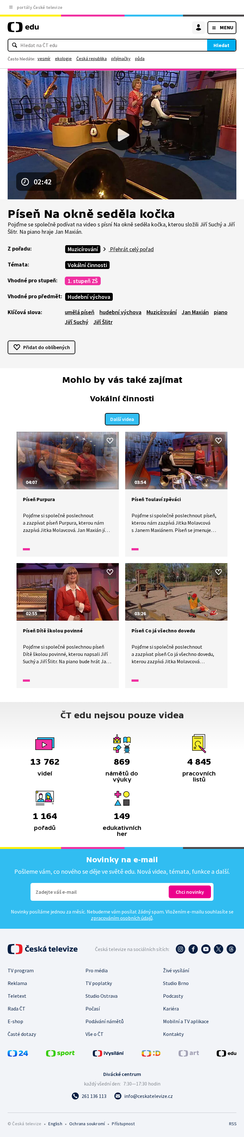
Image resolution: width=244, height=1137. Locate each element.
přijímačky (121, 58)
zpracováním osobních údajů (121, 918)
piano (220, 312)
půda (140, 58)
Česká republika (91, 58)
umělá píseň (79, 312)
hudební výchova (120, 312)
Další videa (122, 419)
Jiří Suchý (76, 322)
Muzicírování (83, 249)
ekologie (63, 58)
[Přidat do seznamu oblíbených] (110, 440)
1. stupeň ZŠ (83, 281)
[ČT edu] (23, 30)
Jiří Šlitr (102, 322)
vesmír (44, 58)
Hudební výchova (89, 296)
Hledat (221, 45)
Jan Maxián (195, 312)
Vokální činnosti (87, 265)
